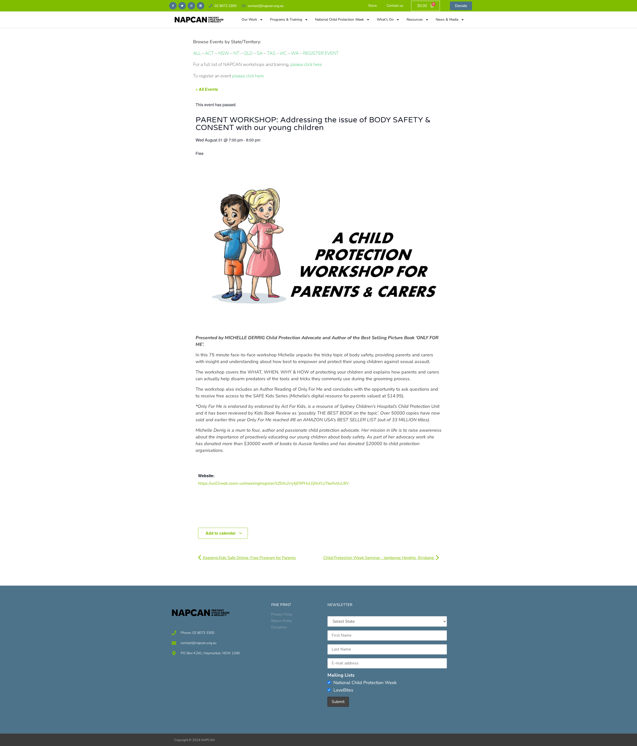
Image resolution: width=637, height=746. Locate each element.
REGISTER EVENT (321, 53)
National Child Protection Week (339, 19)
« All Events (207, 89)
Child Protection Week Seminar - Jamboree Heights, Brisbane (379, 557)
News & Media (447, 19)
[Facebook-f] (173, 5)
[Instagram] (191, 5)
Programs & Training (286, 19)
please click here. (248, 76)
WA (295, 53)
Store (372, 5)
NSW (223, 53)
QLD (248, 53)
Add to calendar (221, 533)
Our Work (249, 19)
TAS (271, 53)
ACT (209, 53)
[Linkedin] (200, 5)
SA (260, 53)
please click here (306, 64)
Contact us (395, 5)
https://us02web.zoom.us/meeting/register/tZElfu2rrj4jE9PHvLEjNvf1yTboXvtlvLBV (273, 483)
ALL (197, 53)
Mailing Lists (341, 675)
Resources (415, 19)
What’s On (385, 19)
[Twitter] (182, 5)
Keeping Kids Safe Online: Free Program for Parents (249, 557)
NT (236, 53)
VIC (283, 53)
